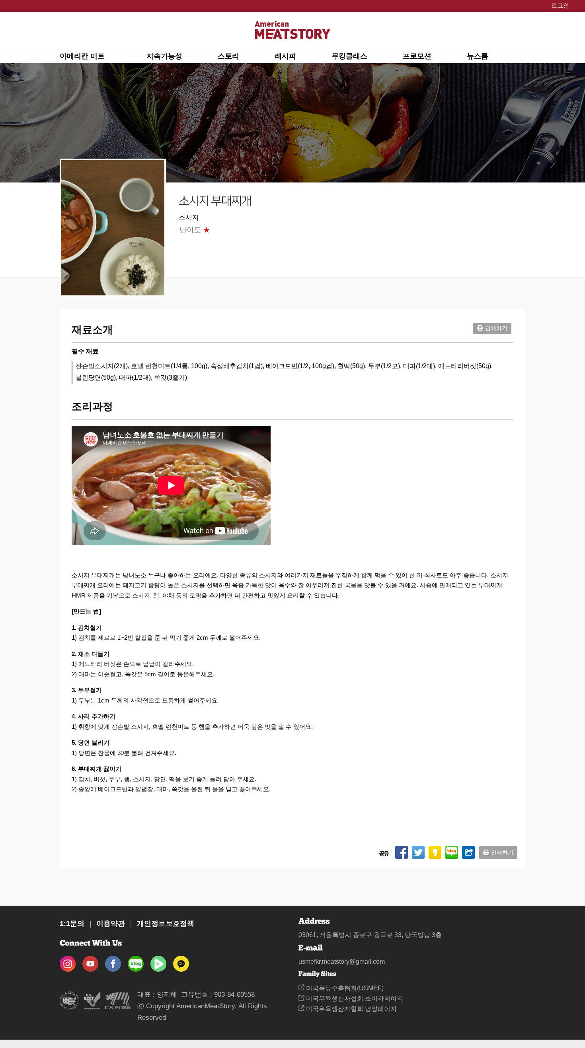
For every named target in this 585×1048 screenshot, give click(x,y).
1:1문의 (72, 924)
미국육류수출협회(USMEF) (344, 988)
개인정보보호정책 (165, 924)
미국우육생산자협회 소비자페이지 (353, 998)
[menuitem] (103, 55)
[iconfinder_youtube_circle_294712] (90, 961)
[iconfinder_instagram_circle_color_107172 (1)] (68, 961)
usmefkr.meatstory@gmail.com (341, 961)
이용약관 (110, 924)
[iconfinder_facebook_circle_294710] (113, 961)
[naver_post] (136, 961)
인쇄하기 (496, 328)
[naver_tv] (158, 961)
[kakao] (181, 961)
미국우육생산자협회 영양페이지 (350, 1008)
